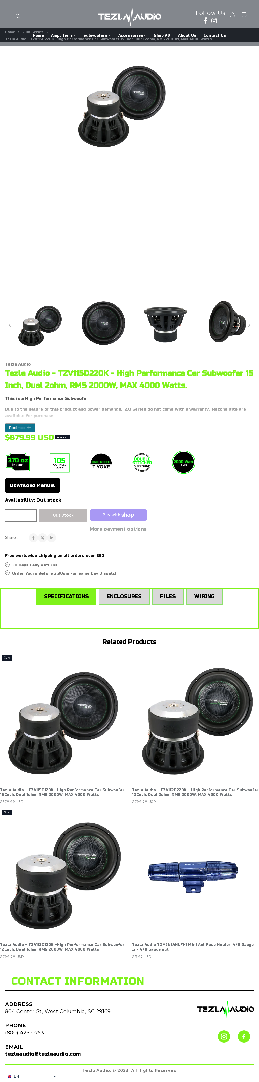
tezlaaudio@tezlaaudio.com (43, 1054)
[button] (18, 16)
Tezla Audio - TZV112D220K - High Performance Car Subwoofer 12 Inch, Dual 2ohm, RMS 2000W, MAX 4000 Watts (195, 792)
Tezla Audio (18, 364)
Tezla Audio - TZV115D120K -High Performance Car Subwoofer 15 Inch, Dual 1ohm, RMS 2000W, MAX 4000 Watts (62, 792)
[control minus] (10, 515)
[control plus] (32, 515)
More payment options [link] (118, 529)
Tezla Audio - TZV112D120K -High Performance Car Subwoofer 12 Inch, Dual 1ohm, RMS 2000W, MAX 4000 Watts (62, 947)
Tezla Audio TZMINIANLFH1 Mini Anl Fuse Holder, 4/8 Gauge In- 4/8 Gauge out (193, 947)
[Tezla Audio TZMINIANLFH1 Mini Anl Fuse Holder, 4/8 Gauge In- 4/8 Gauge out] (195, 874)
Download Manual (32, 485)
